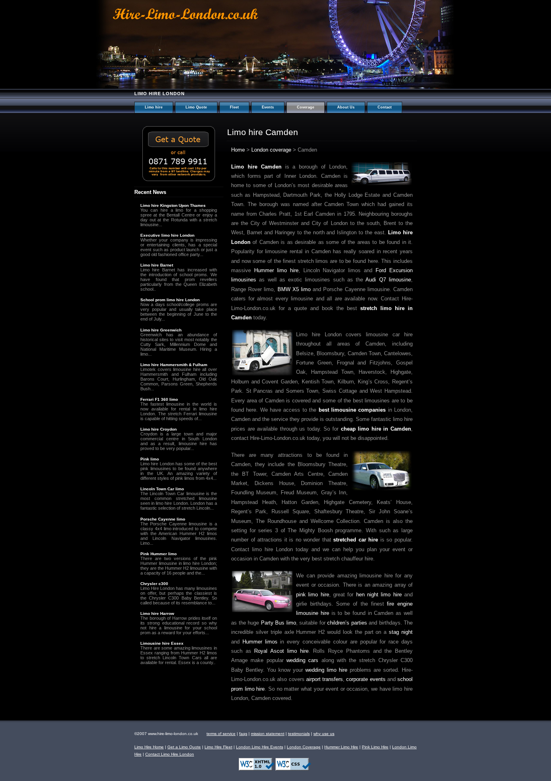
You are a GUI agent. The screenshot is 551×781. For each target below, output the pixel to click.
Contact (385, 107)
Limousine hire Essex (162, 643)
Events (268, 107)
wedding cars (302, 660)
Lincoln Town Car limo (162, 489)
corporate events (365, 679)
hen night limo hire (379, 594)
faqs (243, 733)
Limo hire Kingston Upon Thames (173, 205)
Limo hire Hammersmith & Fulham (173, 364)
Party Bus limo (278, 623)
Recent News (150, 192)
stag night (401, 632)
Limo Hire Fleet (218, 747)
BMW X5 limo (294, 289)
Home (238, 150)
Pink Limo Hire (375, 747)
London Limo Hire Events (259, 747)
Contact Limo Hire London (169, 754)
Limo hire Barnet (156, 265)
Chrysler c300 (154, 583)
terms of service (221, 733)
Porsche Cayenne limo (162, 519)
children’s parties (347, 623)
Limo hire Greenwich (161, 330)
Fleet (234, 107)
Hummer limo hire (276, 270)
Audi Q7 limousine (388, 280)
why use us (323, 733)
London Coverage (304, 747)
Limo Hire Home (149, 747)
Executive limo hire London (167, 235)
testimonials (299, 733)
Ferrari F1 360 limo (159, 399)
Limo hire (154, 107)
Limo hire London (159, 93)
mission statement (267, 733)
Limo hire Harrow (157, 613)
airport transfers (324, 679)
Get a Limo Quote (184, 747)
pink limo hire (312, 594)
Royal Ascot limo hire (281, 651)
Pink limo (149, 459)
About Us (346, 107)
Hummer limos (260, 642)
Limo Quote (196, 107)
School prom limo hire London (170, 300)
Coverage (305, 107)
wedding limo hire (326, 670)
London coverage (271, 150)
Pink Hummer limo (158, 554)
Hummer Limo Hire (341, 747)
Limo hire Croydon (158, 429)
